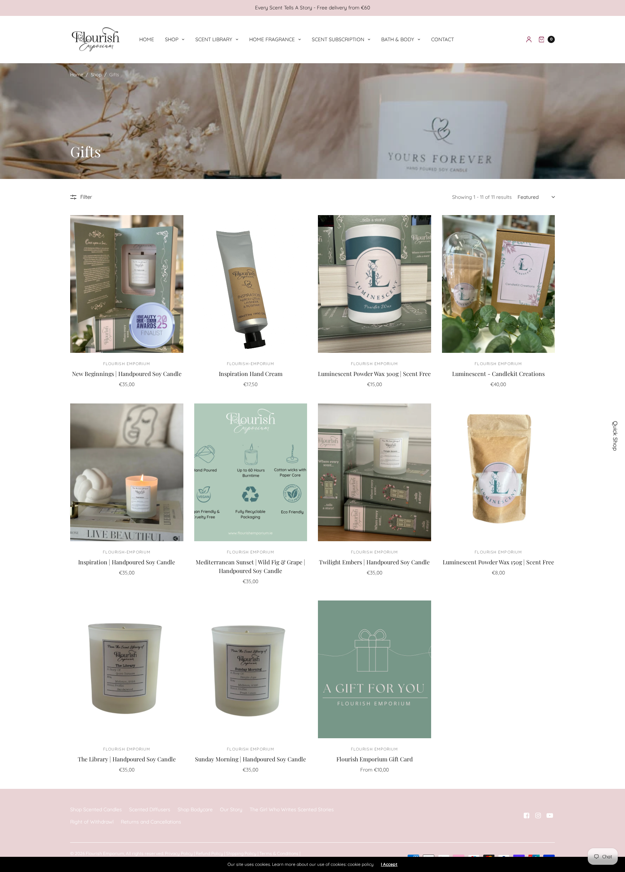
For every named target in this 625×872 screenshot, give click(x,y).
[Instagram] (538, 815)
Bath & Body (397, 39)
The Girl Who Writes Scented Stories (292, 809)
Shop (171, 39)
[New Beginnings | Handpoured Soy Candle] (126, 284)
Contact (442, 39)
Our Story (231, 809)
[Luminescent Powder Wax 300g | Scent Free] (374, 284)
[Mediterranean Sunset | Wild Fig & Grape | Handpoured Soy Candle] (250, 472)
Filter (86, 196)
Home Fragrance (272, 39)
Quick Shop (615, 436)
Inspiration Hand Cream (250, 373)
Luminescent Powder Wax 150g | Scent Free (498, 562)
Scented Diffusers (149, 809)
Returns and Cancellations (151, 821)
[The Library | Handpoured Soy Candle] (126, 669)
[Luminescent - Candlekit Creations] (498, 284)
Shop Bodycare (195, 809)
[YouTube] (550, 815)
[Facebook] (526, 815)
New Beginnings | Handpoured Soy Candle (127, 373)
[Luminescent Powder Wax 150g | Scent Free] (498, 472)
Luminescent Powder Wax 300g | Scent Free (374, 373)
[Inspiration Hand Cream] (250, 284)
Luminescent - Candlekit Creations (498, 373)
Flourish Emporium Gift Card (374, 759)
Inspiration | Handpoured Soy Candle (126, 562)
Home (146, 39)
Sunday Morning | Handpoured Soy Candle (250, 759)
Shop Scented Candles (96, 809)
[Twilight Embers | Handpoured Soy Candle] (374, 472)
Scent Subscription (338, 39)
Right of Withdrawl (92, 821)
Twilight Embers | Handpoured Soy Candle (374, 562)
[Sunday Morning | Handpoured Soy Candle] (250, 669)
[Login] (529, 39)
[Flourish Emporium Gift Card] (374, 669)
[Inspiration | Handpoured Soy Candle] (126, 472)
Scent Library (213, 39)
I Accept (389, 864)
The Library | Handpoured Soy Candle (127, 759)
